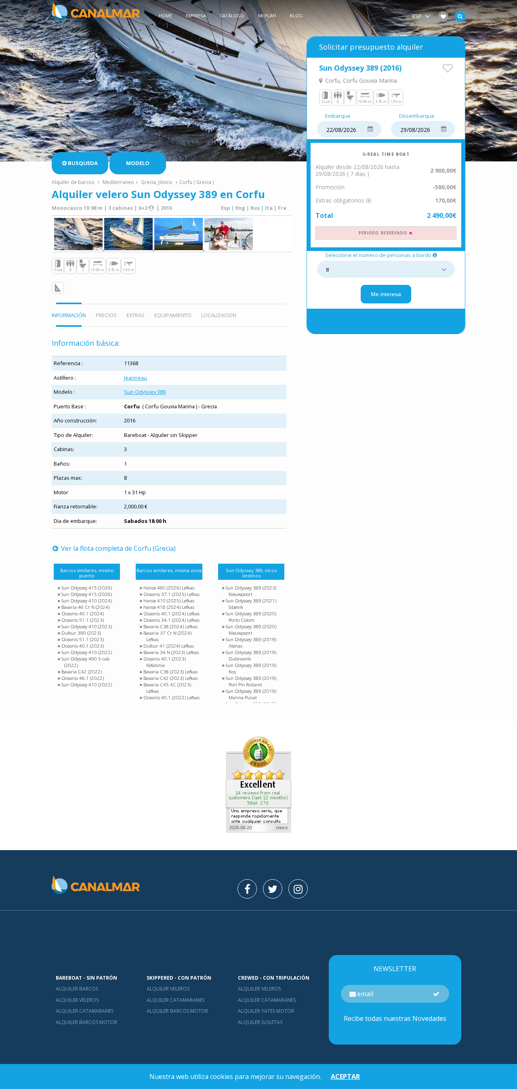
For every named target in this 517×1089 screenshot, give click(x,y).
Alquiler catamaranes (84, 1010)
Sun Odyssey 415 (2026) (86, 588)
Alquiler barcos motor (86, 1022)
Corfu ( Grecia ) (196, 182)
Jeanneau (135, 377)
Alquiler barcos (77, 988)
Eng (240, 207)
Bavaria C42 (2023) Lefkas (170, 678)
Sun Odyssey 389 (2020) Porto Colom (251, 616)
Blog (296, 16)
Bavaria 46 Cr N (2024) (85, 607)
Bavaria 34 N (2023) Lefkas (171, 652)
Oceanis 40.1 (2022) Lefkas (171, 697)
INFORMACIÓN (69, 315)
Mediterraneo (118, 182)
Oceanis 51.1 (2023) (82, 620)
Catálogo (232, 16)
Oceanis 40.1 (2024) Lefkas (171, 613)
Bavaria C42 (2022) (81, 672)
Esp (225, 207)
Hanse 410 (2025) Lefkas (168, 601)
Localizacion (218, 315)
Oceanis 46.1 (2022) (82, 678)
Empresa (196, 16)
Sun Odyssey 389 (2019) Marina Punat (251, 694)
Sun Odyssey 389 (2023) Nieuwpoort (251, 591)
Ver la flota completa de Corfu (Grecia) (117, 548)
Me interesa (386, 294)
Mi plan (267, 16)
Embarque (338, 116)
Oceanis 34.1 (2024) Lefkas (171, 620)
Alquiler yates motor (266, 1010)
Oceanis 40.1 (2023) (82, 646)
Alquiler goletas (260, 1022)
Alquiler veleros (77, 1000)
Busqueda (83, 163)
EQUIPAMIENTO (172, 315)
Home (165, 16)
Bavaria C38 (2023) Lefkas (170, 672)
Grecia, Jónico (156, 182)
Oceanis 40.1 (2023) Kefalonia (164, 662)
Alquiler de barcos (74, 182)
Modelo (137, 163)
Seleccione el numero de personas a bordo (378, 255)
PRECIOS (106, 315)
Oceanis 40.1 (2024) (82, 613)
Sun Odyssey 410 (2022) (86, 652)
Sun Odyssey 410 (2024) (86, 601)
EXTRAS (135, 315)
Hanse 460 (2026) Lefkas (168, 588)
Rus (255, 207)
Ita (269, 207)
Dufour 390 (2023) (81, 633)
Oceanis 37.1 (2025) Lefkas (171, 594)
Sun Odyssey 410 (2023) (86, 626)
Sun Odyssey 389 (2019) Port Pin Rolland (251, 681)
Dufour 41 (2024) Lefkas (168, 646)
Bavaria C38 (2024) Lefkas (170, 626)
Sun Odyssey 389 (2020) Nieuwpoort (251, 629)
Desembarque (417, 116)
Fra (282, 207)
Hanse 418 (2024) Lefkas (168, 607)
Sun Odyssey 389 (145, 391)
